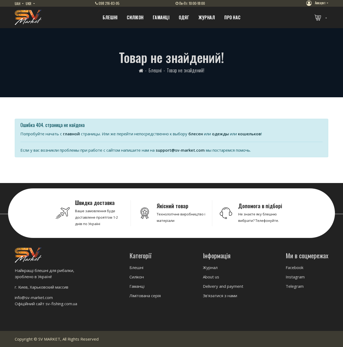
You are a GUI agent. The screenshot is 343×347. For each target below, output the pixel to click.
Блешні (110, 17)
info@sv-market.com (34, 297)
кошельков (249, 133)
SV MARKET (49, 339)
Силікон (135, 17)
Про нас (232, 17)
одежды (220, 133)
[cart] (321, 17)
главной (71, 133)
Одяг (184, 17)
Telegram (295, 286)
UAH (18, 3)
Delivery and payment (223, 286)
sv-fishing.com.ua (61, 303)
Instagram (295, 276)
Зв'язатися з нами (220, 295)
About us (211, 276)
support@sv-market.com (180, 150)
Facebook (294, 267)
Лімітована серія (145, 295)
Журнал (207, 17)
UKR (29, 3)
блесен (195, 133)
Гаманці (161, 17)
